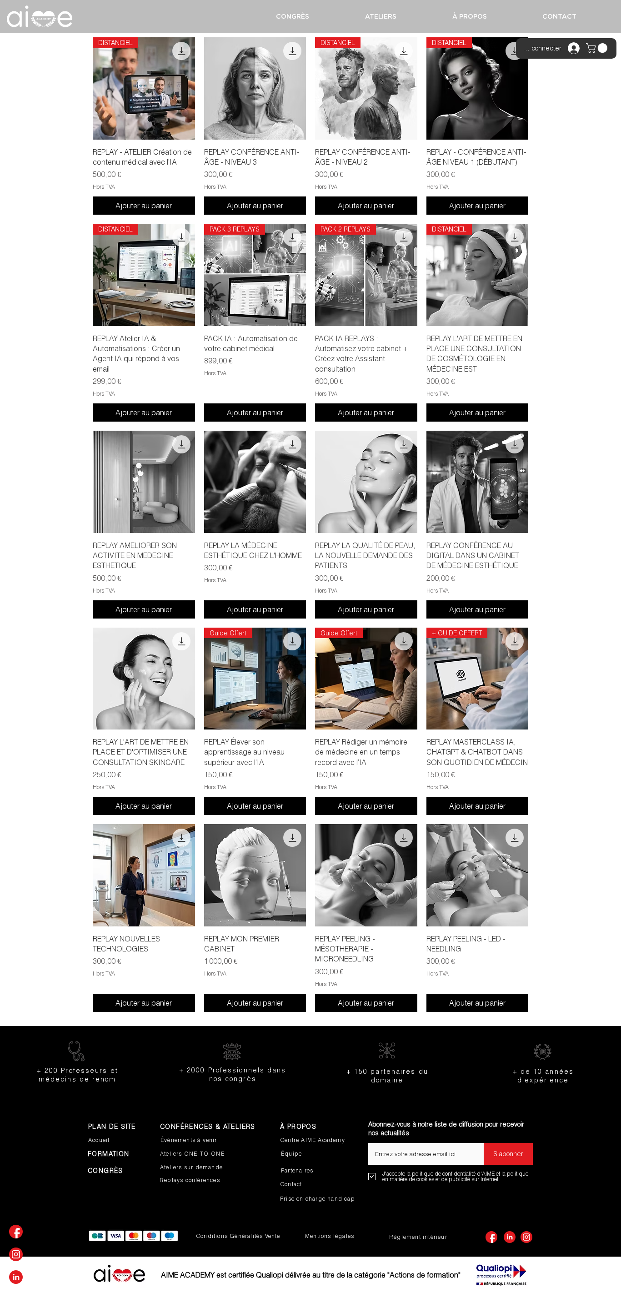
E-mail (377, 1140)
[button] (598, 48)
